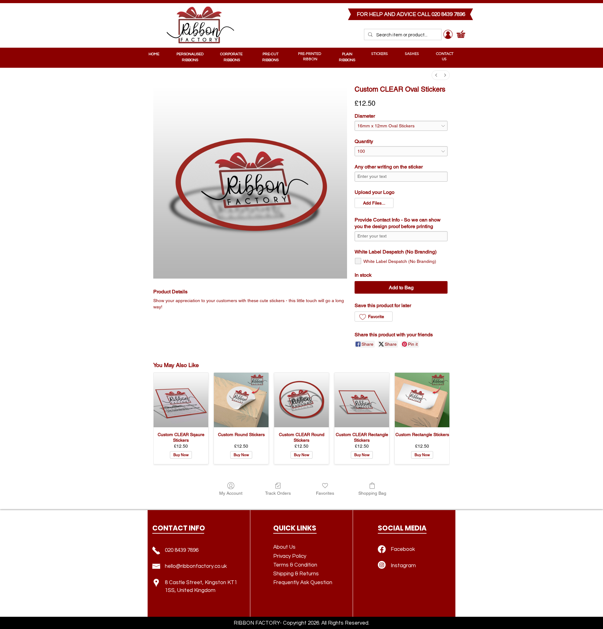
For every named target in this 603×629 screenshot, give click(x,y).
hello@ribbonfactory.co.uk (196, 566)
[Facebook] (382, 549)
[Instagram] (382, 565)
